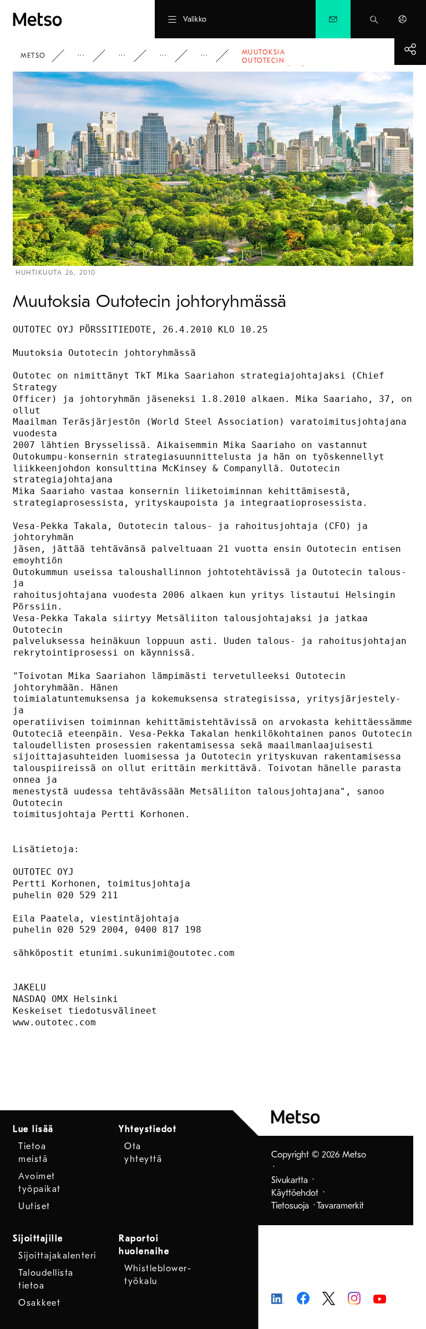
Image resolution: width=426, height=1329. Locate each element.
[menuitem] (333, 19)
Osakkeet (39, 1303)
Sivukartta (289, 1180)
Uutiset (170, 55)
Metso (33, 55)
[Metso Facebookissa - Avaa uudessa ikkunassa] (303, 1298)
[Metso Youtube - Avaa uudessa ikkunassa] (379, 1298)
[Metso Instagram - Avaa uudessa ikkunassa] (354, 1298)
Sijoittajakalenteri (57, 1256)
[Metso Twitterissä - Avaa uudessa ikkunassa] (328, 1298)
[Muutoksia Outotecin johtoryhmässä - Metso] (64, 19)
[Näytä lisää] (410, 49)
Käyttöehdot (294, 1193)
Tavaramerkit (340, 1206)
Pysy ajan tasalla (129, 55)
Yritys (88, 55)
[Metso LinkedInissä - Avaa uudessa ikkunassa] (277, 1298)
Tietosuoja (290, 1206)
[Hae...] (374, 19)
